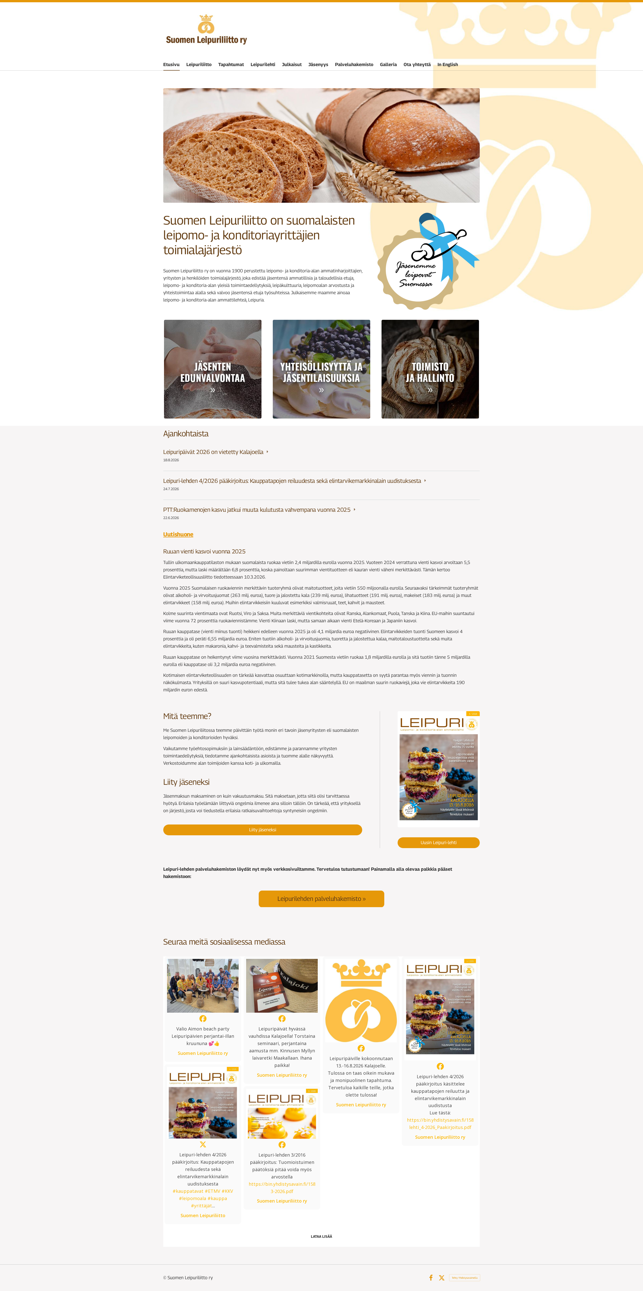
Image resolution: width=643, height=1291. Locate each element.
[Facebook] (431, 1278)
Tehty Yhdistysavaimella (464, 1277)
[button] (203, 1009)
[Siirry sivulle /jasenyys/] (212, 369)
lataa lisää (321, 1236)
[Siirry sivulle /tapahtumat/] (321, 369)
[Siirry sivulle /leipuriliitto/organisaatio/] (430, 369)
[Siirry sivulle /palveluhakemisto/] (321, 898)
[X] (442, 1278)
